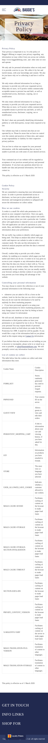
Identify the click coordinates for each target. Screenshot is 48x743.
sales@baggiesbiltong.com (27, 347)
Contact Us (29, 336)
